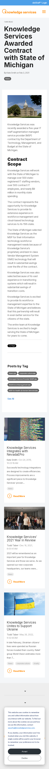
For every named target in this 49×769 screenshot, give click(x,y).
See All (10, 398)
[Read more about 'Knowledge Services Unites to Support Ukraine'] (24, 604)
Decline (24, 758)
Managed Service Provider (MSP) (23, 379)
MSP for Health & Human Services (23, 390)
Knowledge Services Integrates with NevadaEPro (21, 451)
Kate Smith (12, 73)
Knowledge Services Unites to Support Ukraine (21, 626)
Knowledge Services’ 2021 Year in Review (22, 538)
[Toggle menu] (44, 11)
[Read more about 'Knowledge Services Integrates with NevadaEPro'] (24, 429)
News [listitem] (10, 489)
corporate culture (27, 373)
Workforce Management (19, 385)
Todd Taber (12, 545)
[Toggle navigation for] (24, 692)
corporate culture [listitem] (23, 663)
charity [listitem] (36, 663)
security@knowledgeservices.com (21, 728)
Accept (24, 751)
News (7, 79)
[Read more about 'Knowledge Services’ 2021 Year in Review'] (24, 518)
